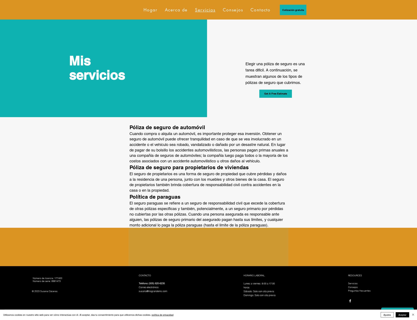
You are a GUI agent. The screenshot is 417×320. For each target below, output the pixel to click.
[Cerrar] (413, 314)
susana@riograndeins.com (153, 291)
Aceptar (402, 314)
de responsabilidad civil (222, 203)
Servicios (353, 283)
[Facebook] (350, 301)
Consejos (353, 287)
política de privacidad (162, 314)
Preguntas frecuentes (359, 290)
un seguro (193, 203)
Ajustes (387, 314)
